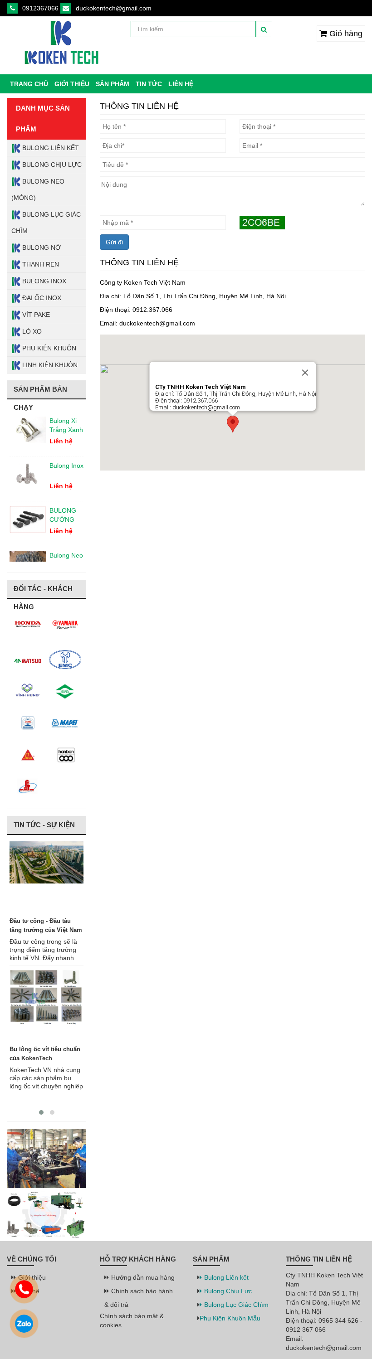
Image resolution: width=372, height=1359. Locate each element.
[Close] (305, 372)
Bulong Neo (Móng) (37, 189)
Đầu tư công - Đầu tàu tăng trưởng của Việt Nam (46, 925)
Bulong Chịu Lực (51, 164)
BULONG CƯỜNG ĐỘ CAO (62, 508)
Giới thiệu (71, 83)
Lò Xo (31, 331)
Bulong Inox (43, 281)
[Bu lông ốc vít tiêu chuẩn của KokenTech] (46, 1006)
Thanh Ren (39, 264)
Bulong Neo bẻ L (66, 553)
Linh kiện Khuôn (49, 365)
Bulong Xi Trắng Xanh (66, 418)
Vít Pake (35, 314)
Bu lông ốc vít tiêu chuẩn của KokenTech (45, 1054)
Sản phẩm (112, 83)
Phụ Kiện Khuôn (48, 348)
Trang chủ (29, 83)
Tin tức (149, 83)
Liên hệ (180, 83)
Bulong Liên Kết (49, 147)
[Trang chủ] (62, 43)
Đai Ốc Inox (40, 297)
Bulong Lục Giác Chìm (46, 222)
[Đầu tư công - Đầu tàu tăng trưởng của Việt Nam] (46, 877)
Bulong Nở (40, 247)
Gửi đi (114, 242)
